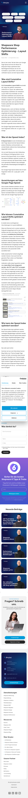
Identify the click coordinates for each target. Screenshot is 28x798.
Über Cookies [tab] (22, 383)
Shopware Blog (7, 732)
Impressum (14, 784)
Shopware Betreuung (9, 695)
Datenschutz (14, 787)
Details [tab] (14, 383)
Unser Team (7, 727)
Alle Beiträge (6, 14)
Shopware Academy (8, 700)
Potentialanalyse (7, 702)
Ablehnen (14, 417)
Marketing (22, 14)
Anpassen (13, 413)
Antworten (4, 423)
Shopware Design (8, 710)
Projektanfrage (15, 637)
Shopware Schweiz (8, 712)
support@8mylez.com (12, 674)
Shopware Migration (8, 707)
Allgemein (14, 14)
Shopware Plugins (8, 729)
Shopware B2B (7, 705)
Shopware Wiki (7, 725)
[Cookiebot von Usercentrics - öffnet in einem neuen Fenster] (20, 379)
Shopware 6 (9, 20)
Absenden (5, 452)
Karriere (6, 722)
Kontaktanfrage (14, 682)
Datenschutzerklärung (18, 499)
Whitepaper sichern (14, 493)
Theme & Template (7, 17)
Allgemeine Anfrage (15, 642)
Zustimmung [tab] (5, 383)
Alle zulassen (14, 408)
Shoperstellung (7, 698)
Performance (18, 20)
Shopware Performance (9, 714)
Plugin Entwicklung (19, 17)
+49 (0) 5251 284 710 (11, 678)
